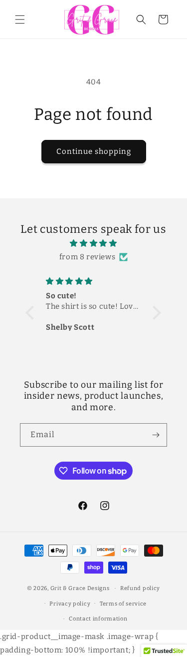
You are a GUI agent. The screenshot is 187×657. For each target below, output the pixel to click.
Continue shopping (93, 151)
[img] (93, 243)
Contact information (98, 619)
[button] (20, 19)
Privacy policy (69, 604)
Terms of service (123, 604)
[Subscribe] (156, 435)
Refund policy (140, 588)
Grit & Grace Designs (80, 588)
